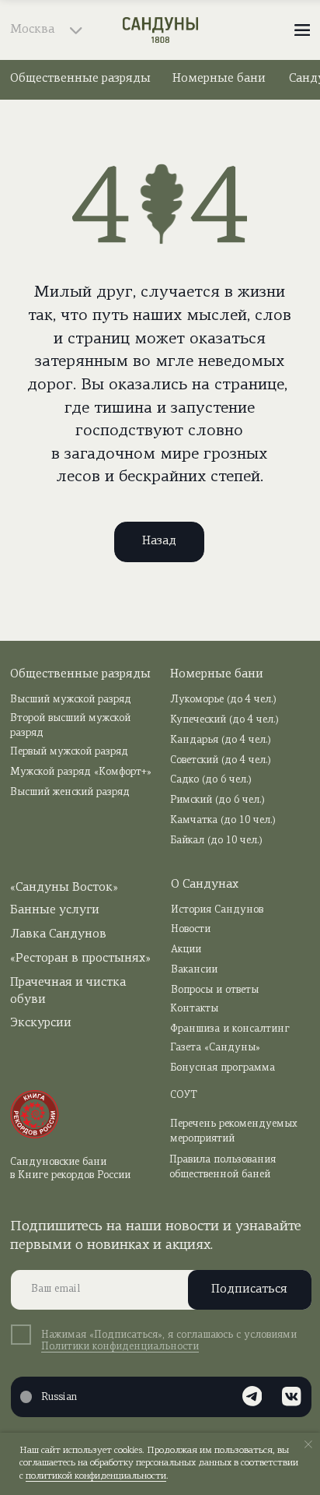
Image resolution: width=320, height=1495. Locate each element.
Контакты (194, 1009)
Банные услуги (54, 910)
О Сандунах (204, 884)
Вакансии (194, 970)
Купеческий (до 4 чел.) (224, 720)
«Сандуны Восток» (64, 887)
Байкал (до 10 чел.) (216, 840)
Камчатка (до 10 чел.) (223, 820)
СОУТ (183, 1095)
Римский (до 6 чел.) (217, 800)
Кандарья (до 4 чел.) (220, 740)
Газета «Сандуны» (215, 1048)
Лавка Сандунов (58, 934)
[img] (160, 30)
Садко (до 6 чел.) (211, 780)
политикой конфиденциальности (96, 1476)
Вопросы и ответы (215, 990)
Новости (190, 929)
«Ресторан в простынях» (80, 958)
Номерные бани (219, 78)
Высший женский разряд (70, 792)
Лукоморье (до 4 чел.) (223, 700)
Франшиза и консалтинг (230, 1029)
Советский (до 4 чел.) (220, 760)
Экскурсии (40, 1023)
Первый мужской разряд (69, 752)
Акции (186, 949)
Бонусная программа (222, 1068)
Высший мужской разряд (70, 700)
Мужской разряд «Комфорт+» (80, 772)
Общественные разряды (80, 78)
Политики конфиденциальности (120, 1347)
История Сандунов (217, 910)
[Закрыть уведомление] (308, 1444)
